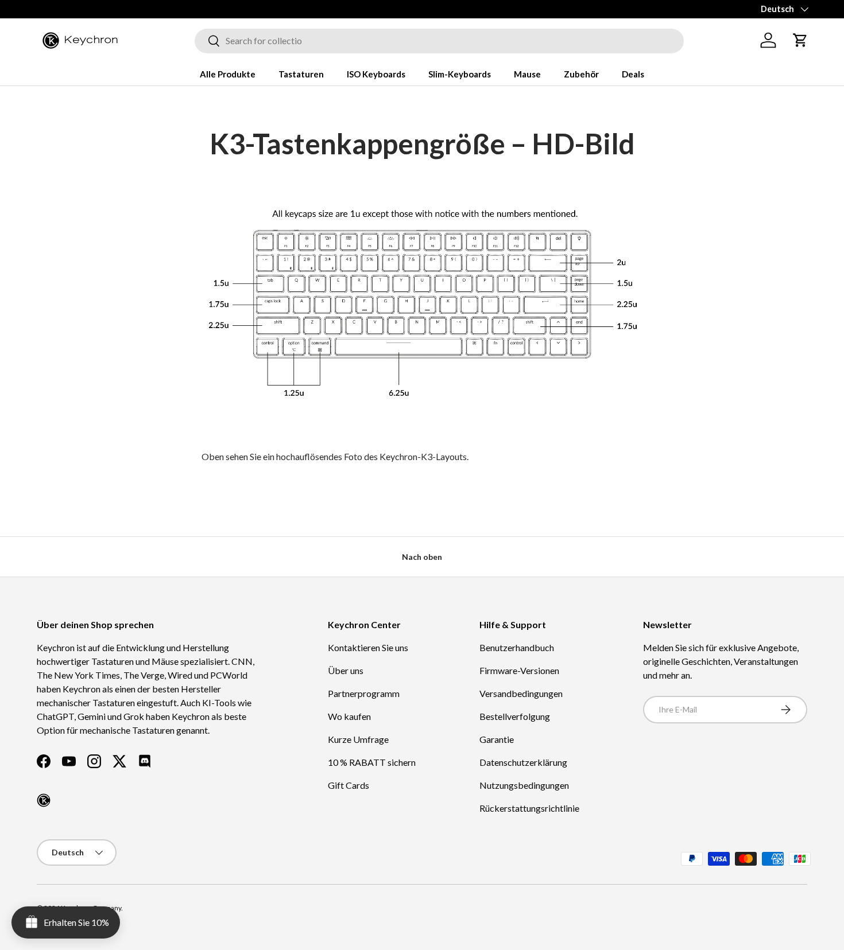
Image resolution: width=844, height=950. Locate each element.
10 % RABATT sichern (372, 762)
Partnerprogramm (364, 693)
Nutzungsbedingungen (524, 785)
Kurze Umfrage (358, 739)
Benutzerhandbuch (516, 647)
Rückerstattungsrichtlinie (529, 808)
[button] (800, 40)
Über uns (345, 670)
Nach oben (422, 557)
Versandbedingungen (521, 693)
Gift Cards (348, 785)
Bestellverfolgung (514, 716)
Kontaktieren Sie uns (368, 647)
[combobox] (439, 40)
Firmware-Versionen (519, 670)
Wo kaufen (349, 716)
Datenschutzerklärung (523, 762)
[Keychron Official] (43, 800)
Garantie (496, 739)
